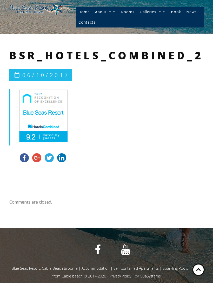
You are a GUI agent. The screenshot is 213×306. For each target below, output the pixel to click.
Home (84, 11)
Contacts (87, 22)
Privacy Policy (120, 276)
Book (176, 11)
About (100, 11)
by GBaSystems (148, 276)
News (191, 11)
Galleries (148, 11)
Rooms (128, 11)
